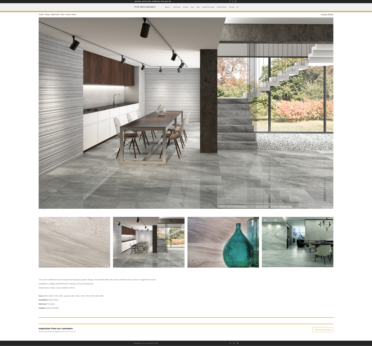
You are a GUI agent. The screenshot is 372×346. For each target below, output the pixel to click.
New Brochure (221, 7)
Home (41, 14)
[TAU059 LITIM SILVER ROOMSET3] (223, 267)
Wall (198, 7)
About (167, 7)
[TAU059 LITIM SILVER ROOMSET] (149, 267)
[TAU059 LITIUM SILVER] (74, 267)
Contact (231, 7)
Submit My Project (322, 329)
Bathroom (177, 7)
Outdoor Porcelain (208, 7)
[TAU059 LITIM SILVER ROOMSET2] (297, 267)
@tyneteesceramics (68, 331)
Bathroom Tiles (57, 14)
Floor (192, 7)
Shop (47, 14)
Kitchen (185, 7)
